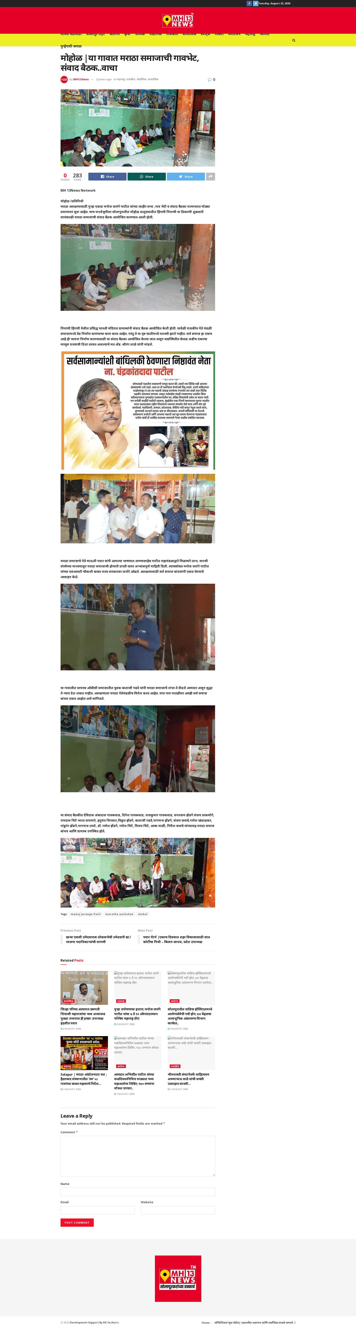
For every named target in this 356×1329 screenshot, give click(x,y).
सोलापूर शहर (95, 33)
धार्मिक (140, 33)
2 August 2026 (179, 1028)
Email (65, 1202)
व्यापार (264, 33)
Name (65, 1184)
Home (206, 1322)
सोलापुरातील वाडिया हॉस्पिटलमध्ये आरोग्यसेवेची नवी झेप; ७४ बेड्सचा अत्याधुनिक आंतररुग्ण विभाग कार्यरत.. (190, 1016)
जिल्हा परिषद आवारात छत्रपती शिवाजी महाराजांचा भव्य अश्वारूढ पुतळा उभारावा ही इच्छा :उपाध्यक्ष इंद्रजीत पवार (83, 1016)
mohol (143, 914)
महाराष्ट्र (250, 33)
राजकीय (172, 33)
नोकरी (219, 33)
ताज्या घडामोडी (71, 33)
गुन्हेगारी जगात (71, 46)
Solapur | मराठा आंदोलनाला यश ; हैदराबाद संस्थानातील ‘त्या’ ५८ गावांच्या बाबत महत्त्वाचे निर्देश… (84, 1079)
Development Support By (86, 1322)
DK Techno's (111, 1322)
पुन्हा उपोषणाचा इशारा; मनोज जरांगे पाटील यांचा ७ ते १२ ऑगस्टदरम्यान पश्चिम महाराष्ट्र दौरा (137, 1014)
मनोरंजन (234, 33)
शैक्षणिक (155, 33)
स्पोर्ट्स (205, 33)
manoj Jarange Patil (86, 914)
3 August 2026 (125, 1024)
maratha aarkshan (119, 914)
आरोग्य (114, 33)
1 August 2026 (125, 1093)
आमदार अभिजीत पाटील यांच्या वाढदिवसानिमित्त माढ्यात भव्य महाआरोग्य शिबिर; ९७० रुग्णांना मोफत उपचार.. (134, 1081)
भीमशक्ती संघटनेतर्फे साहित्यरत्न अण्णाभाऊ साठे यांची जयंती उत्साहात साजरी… (188, 1079)
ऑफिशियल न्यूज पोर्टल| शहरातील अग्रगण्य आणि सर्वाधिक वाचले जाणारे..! (254, 1322)
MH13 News (81, 79)
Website (147, 1202)
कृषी (127, 33)
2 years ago (104, 79)
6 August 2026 (71, 1028)
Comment (69, 1132)
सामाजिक (189, 33)
